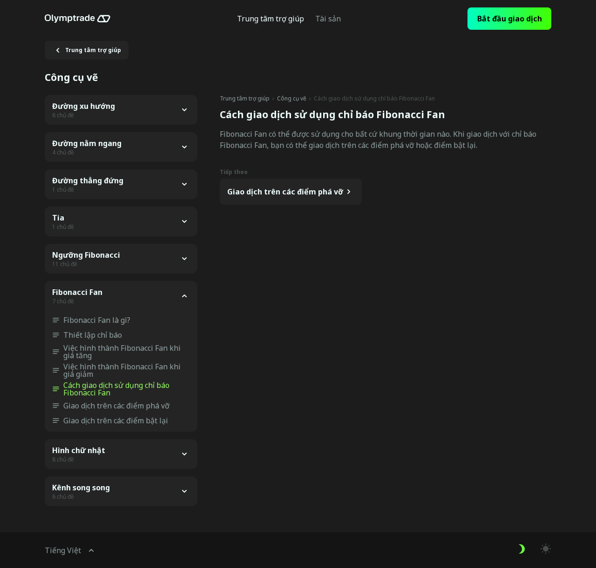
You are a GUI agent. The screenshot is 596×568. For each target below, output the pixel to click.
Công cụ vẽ (291, 98)
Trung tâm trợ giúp (245, 98)
